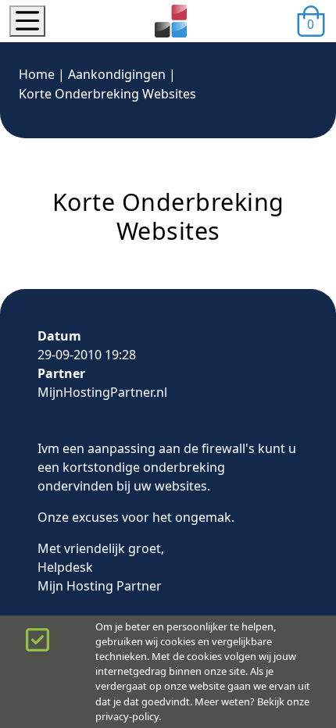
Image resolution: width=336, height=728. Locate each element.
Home (37, 74)
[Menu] (27, 21)
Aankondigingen (117, 74)
